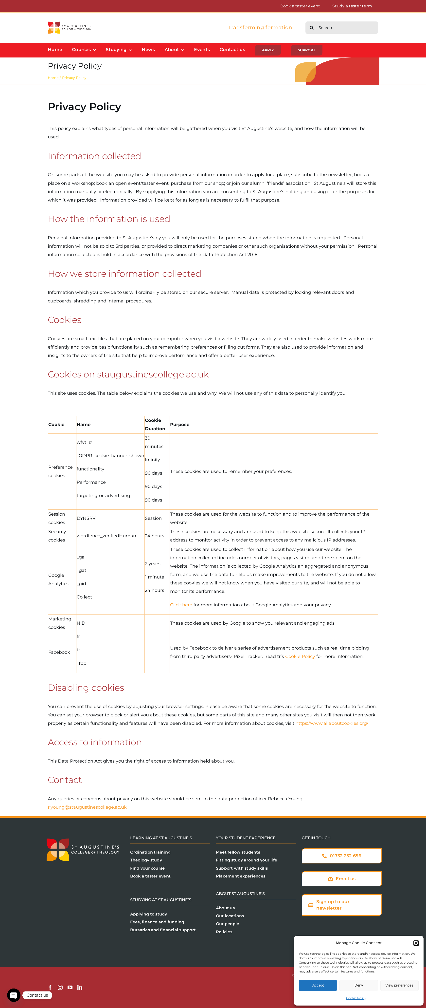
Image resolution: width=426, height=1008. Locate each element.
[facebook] (50, 987)
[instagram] (60, 987)
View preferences (399, 985)
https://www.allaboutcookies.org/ (332, 723)
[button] (416, 943)
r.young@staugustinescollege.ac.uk (87, 807)
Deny (359, 985)
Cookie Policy (356, 998)
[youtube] (70, 987)
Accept (318, 985)
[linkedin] (79, 987)
